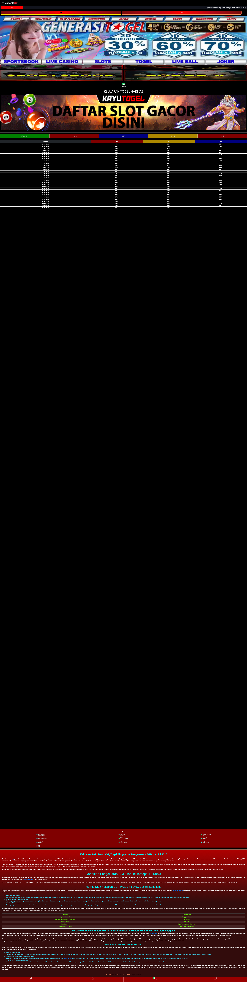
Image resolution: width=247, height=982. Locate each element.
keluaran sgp (153, 933)
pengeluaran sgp (29, 879)
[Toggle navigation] (2, 3)
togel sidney (67, 958)
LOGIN (181, 13)
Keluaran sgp (10, 859)
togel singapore (178, 890)
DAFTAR (61, 13)
